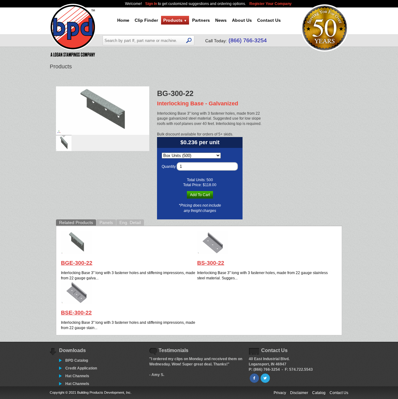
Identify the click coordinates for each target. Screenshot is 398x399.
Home (123, 20)
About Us (242, 20)
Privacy (280, 393)
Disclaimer (299, 393)
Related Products (76, 222)
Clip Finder (146, 20)
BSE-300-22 (76, 313)
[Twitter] (265, 378)
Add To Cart (200, 195)
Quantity (169, 166)
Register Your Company (270, 4)
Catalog (319, 393)
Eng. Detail (130, 222)
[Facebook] (254, 378)
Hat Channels (77, 376)
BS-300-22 (210, 263)
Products (175, 20)
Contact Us (269, 20)
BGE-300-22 (76, 263)
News (221, 20)
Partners (201, 20)
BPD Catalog (76, 360)
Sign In (151, 4)
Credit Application (81, 368)
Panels (106, 222)
